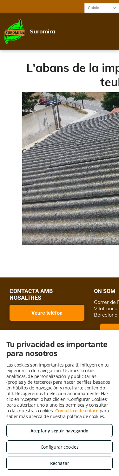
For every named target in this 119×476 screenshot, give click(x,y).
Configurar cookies (60, 447)
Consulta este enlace (76, 411)
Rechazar (59, 463)
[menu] (109, 7)
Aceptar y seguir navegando (59, 431)
